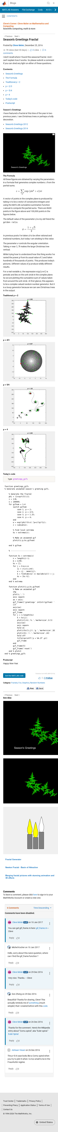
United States (46, 1122)
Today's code (11, 99)
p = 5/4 (9, 90)
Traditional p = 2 (13, 82)
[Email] (39, 688)
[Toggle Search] (48, 3)
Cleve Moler (18, 45)
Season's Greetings (14, 73)
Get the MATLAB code (14, 676)
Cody (40, 10)
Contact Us (7, 1109)
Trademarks (21, 1101)
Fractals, (14, 683)
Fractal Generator (13, 859)
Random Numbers (37, 683)
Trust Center (8, 1101)
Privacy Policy (35, 1101)
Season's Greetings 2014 (17, 128)
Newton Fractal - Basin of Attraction (21, 867)
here (35, 894)
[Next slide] (53, 10)
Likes (35, 50)
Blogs (13, 3)
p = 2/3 (9, 86)
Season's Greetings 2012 (17, 124)
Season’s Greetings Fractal (20, 39)
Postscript (10, 103)
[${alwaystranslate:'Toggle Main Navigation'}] (53, 3)
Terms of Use (44, 1105)
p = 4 (8, 94)
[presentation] (46, 182)
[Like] (39, 678)
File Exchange (28, 10)
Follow (49, 678)
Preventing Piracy (10, 1105)
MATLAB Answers (10, 10)
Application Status (28, 1105)
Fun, (20, 683)
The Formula (11, 78)
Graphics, (26, 683)
